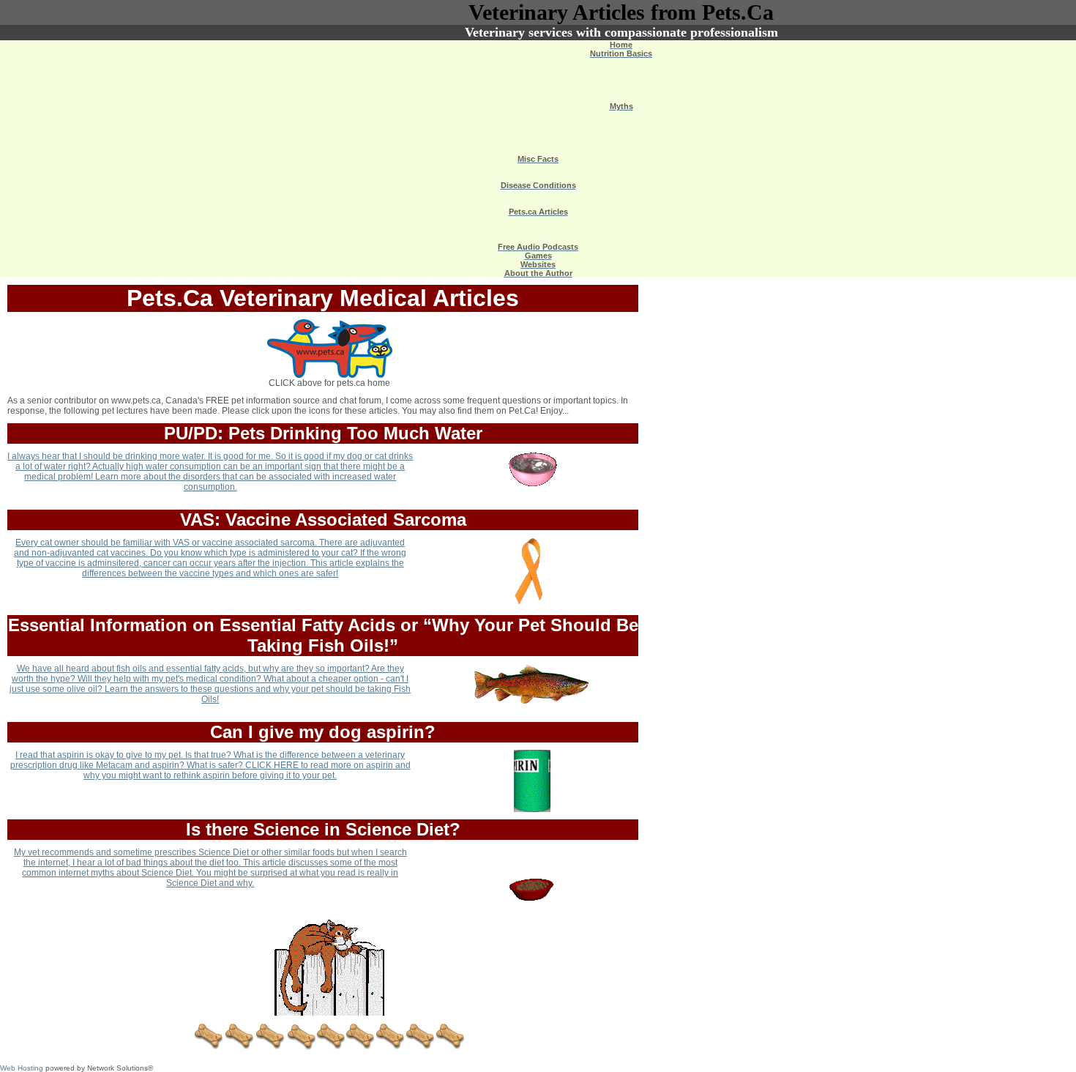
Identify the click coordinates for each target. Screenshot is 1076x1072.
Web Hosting (21, 1068)
